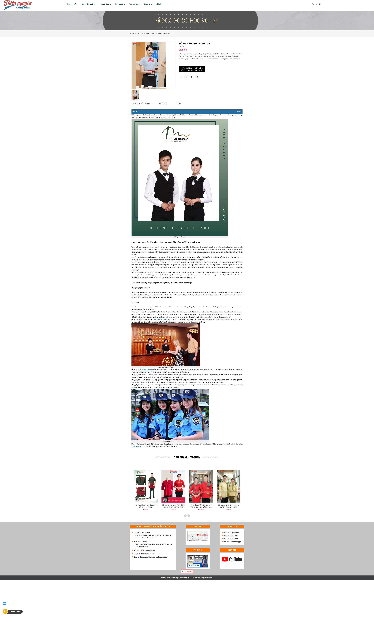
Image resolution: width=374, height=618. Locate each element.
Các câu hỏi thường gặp (232, 542)
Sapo (211, 578)
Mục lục (134, 111)
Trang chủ (72, 4)
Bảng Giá (119, 4)
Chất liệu (105, 4)
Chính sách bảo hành (231, 536)
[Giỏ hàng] (316, 4)
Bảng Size (134, 4)
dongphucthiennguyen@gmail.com (153, 557)
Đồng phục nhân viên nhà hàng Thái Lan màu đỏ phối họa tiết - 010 (201, 507)
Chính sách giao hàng (231, 533)
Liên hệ (159, 4)
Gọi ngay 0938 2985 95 (194, 69)
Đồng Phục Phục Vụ (146, 33)
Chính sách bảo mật (230, 539)
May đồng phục (89, 4)
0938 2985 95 (149, 554)
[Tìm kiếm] (320, 4)
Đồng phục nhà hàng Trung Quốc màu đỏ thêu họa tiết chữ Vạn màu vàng (173, 507)
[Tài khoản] (313, 4)
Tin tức (147, 4)
